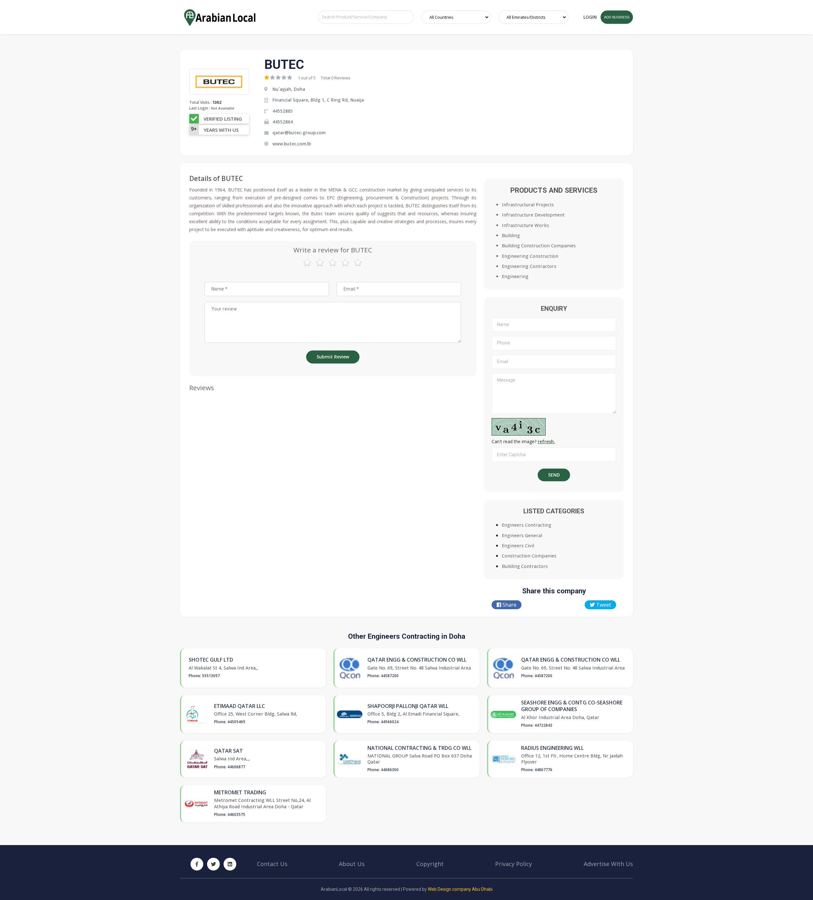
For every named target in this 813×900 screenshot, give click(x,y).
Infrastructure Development (533, 215)
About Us (352, 864)
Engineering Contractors (529, 266)
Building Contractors (525, 566)
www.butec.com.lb (291, 144)
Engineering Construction (530, 256)
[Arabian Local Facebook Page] (197, 864)
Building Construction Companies (539, 246)
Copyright (430, 864)
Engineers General (522, 535)
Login (590, 17)
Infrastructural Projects (528, 205)
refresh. (546, 441)
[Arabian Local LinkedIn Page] (230, 864)
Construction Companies (529, 556)
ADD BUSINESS (616, 17)
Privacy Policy (513, 864)
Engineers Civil (518, 546)
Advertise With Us (608, 864)
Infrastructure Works (525, 225)
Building (511, 235)
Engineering (515, 276)
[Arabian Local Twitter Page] (213, 864)
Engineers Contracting (526, 525)
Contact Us (272, 864)
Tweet (603, 604)
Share (508, 604)
